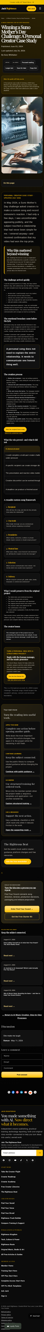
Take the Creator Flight (10, 1172)
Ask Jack (31, 9)
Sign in (4, 1296)
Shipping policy (6, 1320)
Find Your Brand (7, 1213)
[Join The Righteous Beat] (39, 1153)
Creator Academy (8, 1182)
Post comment (22, 1075)
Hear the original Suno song (15, 429)
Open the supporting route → (18, 830)
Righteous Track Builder (11, 1218)
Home (2, 18)
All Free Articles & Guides (12, 1254)
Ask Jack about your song (16, 680)
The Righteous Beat (9, 1192)
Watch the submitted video (14, 433)
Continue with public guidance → (20, 772)
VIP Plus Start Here (9, 1276)
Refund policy (6, 1312)
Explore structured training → (19, 803)
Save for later (21, 68)
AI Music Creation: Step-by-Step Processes (18, 18)
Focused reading (28, 62)
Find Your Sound (7, 1203)
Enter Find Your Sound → (22, 909)
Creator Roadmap (8, 1177)
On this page (9, 183)
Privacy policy (6, 1315)
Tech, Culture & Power (10, 1239)
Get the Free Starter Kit (22, 917)
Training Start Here (9, 1271)
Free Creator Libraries (10, 1187)
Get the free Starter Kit (16, 676)
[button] (2, 872)
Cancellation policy (8, 1326)
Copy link (33, 68)
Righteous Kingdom (9, 1234)
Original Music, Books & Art (12, 1250)
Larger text (9, 68)
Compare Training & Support (12, 1223)
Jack (8, 8)
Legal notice (5, 1329)
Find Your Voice (7, 1208)
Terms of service (7, 1317)
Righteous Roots (8, 1244)
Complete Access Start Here (13, 1281)
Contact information (8, 1323)
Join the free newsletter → (17, 861)
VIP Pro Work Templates (11, 1286)
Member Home (7, 1266)
